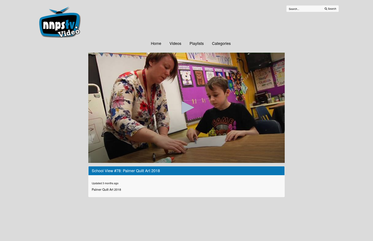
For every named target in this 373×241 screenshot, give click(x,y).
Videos (175, 43)
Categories (221, 43)
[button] (186, 107)
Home (156, 43)
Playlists (197, 43)
